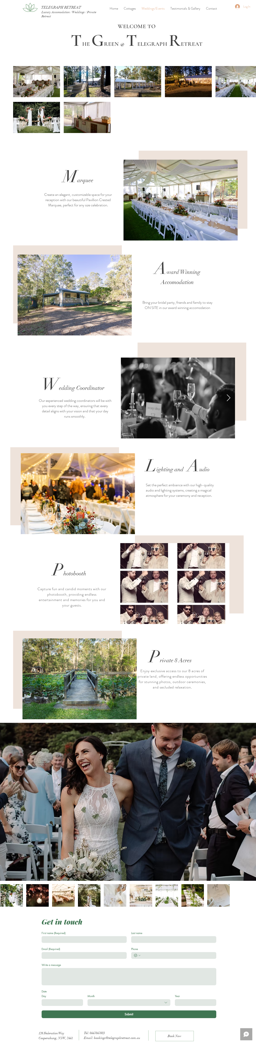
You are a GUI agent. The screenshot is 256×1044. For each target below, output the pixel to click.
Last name (136, 933)
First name (54, 933)
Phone (134, 949)
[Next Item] (125, 295)
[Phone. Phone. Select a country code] (137, 955)
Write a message (51, 965)
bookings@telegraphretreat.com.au (117, 1038)
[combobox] (129, 1002)
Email (51, 949)
